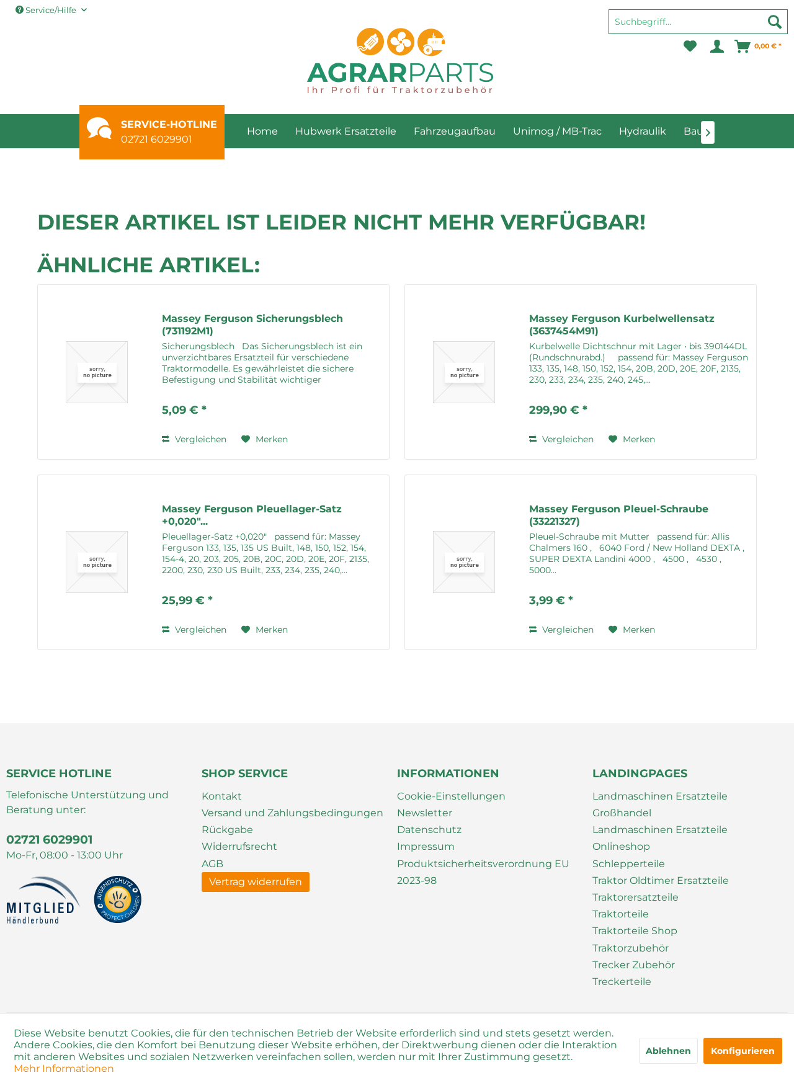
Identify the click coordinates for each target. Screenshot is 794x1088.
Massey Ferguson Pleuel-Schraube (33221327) (618, 515)
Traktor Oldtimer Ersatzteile (660, 880)
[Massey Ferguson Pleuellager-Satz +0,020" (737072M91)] (96, 562)
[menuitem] (698, 27)
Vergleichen (199, 439)
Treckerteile (621, 982)
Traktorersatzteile (635, 897)
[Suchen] (775, 21)
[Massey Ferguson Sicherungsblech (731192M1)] (96, 372)
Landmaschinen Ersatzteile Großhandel (660, 804)
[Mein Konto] (716, 46)
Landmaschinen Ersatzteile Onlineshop (660, 838)
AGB (212, 864)
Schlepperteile (628, 864)
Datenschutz (429, 830)
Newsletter (424, 813)
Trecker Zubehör (633, 965)
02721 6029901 (156, 139)
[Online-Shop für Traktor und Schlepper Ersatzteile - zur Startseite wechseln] (400, 60)
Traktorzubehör (630, 948)
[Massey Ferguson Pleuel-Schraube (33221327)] (464, 562)
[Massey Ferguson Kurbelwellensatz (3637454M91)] (464, 372)
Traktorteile (620, 914)
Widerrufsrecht (239, 846)
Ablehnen (668, 1050)
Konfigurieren (743, 1050)
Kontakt (222, 796)
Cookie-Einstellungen (451, 796)
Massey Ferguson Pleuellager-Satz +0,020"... (252, 515)
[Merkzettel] (690, 46)
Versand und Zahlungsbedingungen (292, 813)
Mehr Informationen (64, 1068)
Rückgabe (227, 830)
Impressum (426, 846)
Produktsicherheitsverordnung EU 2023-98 (483, 872)
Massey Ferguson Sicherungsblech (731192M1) (252, 325)
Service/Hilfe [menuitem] (51, 10)
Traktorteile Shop (634, 931)
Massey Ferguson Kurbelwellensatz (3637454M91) (622, 325)
